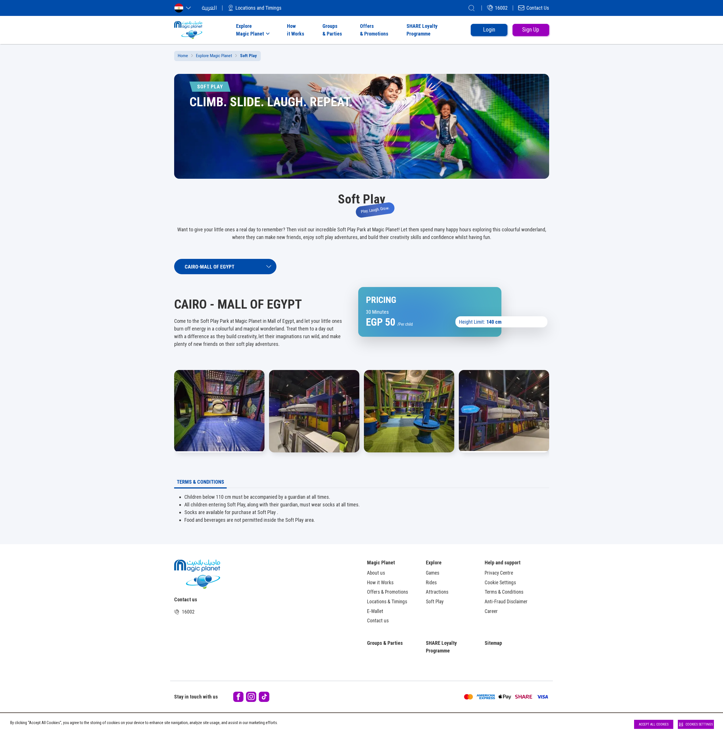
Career (491, 611)
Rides (431, 582)
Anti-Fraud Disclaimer (506, 601)
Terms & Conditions (504, 592)
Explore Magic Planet (214, 55)
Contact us (378, 620)
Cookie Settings (500, 582)
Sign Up (530, 29)
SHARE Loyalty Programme (441, 647)
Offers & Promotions (387, 592)
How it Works (380, 582)
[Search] (471, 8)
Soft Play (434, 601)
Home (183, 55)
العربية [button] (209, 8)
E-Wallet (375, 611)
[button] (252, 30)
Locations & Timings (387, 601)
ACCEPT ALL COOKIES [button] (653, 724)
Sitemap (493, 643)
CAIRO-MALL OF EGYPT (209, 267)
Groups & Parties (385, 643)
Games (432, 573)
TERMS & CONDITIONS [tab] (200, 482)
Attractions (437, 592)
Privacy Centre (499, 573)
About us (376, 573)
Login (489, 29)
